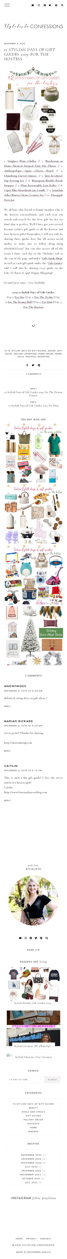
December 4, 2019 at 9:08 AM (23, 725)
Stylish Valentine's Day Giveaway (33, 1057)
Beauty (33, 1107)
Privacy (31, 1238)
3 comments (33, 373)
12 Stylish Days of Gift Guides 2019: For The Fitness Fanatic (33, 392)
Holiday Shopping (25, 353)
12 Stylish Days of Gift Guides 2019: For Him (33, 404)
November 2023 (33, 1174)
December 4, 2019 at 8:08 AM (23, 690)
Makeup (33, 1131)
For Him (47, 302)
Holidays (34, 1123)
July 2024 (33, 1166)
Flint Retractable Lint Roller (39, 185)
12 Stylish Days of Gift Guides (27, 350)
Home (33, 1127)
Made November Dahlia (33, 1252)
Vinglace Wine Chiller (22, 161)
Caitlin (11, 766)
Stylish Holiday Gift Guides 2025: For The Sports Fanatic (34, 1003)
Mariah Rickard (18, 721)
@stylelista (49, 1198)
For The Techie (43, 297)
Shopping (43, 356)
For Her (19, 297)
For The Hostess (33, 307)
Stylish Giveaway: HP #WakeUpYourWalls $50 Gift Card (34, 1046)
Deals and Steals (33, 1111)
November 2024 (33, 1162)
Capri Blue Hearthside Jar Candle (24, 190)
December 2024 (33, 1158)
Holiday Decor (33, 1119)
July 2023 (33, 1182)
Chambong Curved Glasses (21, 175)
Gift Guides (55, 263)
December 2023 (33, 1170)
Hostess (31, 356)
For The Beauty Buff (20, 302)
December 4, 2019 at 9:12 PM (23, 770)
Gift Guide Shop (52, 258)
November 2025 (33, 1154)
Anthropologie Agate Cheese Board (28, 170)
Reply (7, 706)
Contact (45, 1238)
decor (52, 350)
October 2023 (33, 1178)
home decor (46, 353)
